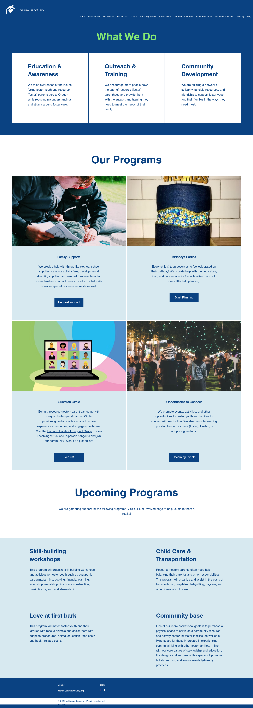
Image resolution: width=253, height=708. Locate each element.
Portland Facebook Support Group (69, 431)
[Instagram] (100, 690)
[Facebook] (104, 690)
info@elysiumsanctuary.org (71, 690)
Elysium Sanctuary (30, 10)
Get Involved (147, 509)
